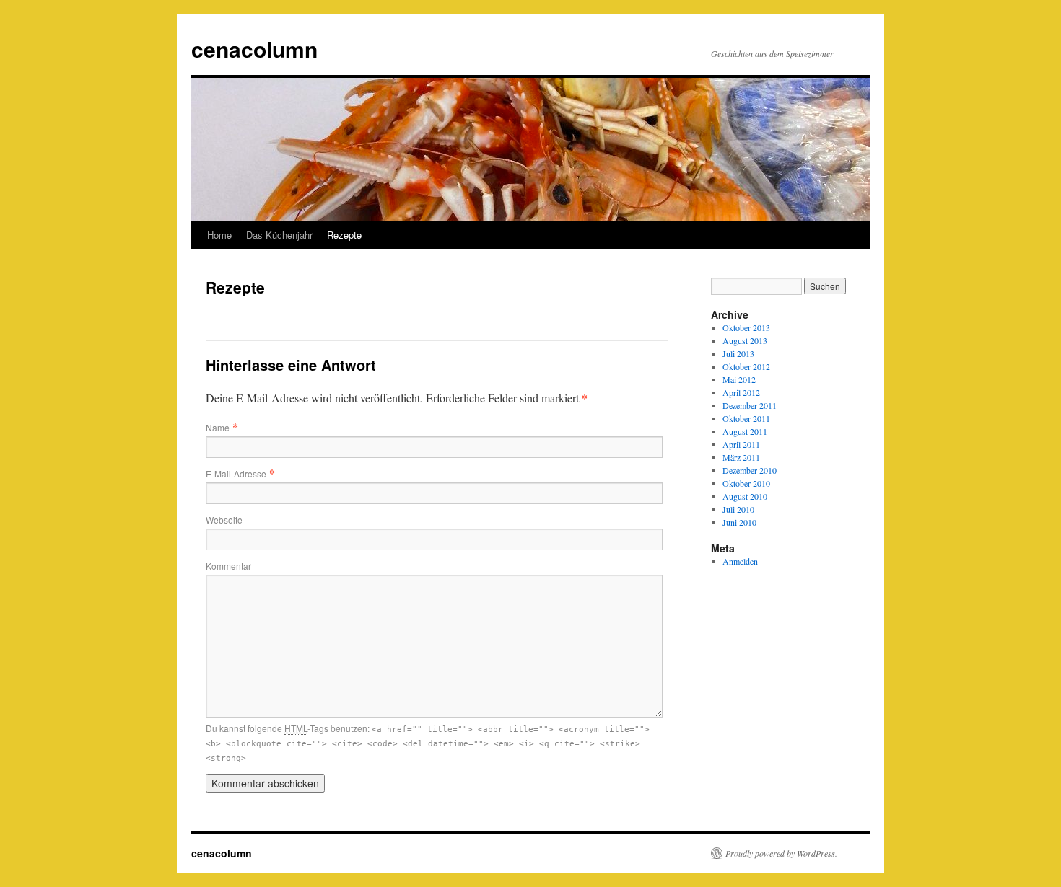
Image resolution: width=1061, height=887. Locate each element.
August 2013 (744, 340)
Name (218, 427)
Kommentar (228, 566)
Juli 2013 (738, 353)
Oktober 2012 (746, 366)
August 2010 (744, 496)
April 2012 (741, 392)
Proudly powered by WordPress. (781, 853)
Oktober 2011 (746, 418)
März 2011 (741, 457)
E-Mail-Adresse (236, 473)
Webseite (224, 519)
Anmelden (740, 561)
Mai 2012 (739, 379)
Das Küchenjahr (279, 235)
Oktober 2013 (746, 327)
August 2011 (744, 431)
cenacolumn (254, 48)
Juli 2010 (738, 509)
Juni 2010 (739, 522)
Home (219, 235)
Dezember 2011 (749, 405)
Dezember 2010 (749, 470)
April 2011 (741, 444)
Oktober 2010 (746, 483)
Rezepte (344, 235)
